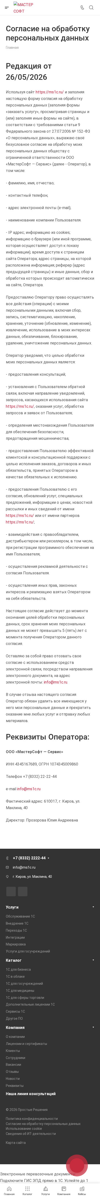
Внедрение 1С (17, 923)
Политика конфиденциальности (32, 1119)
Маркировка (16, 944)
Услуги (12, 907)
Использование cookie (24, 1129)
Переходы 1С (16, 930)
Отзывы (12, 1072)
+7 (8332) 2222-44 (29, 858)
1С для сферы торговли (25, 998)
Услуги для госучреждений (28, 951)
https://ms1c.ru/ (50, 92)
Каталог (14, 960)
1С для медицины (20, 991)
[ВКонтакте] (11, 891)
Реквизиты (15, 1086)
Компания (15, 1027)
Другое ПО (14, 1018)
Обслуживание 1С (20, 916)
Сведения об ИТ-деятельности (31, 1134)
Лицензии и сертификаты (26, 1044)
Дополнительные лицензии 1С (30, 1004)
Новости (13, 1079)
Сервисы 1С (15, 1011)
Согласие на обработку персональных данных (43, 1124)
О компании (15, 1037)
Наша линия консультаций (31, 1093)
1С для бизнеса (18, 969)
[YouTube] (22, 891)
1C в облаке (15, 976)
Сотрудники (15, 1058)
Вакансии (13, 1065)
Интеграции (15, 937)
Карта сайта (16, 1143)
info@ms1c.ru (55, 682)
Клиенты (13, 1051)
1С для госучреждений (24, 983)
